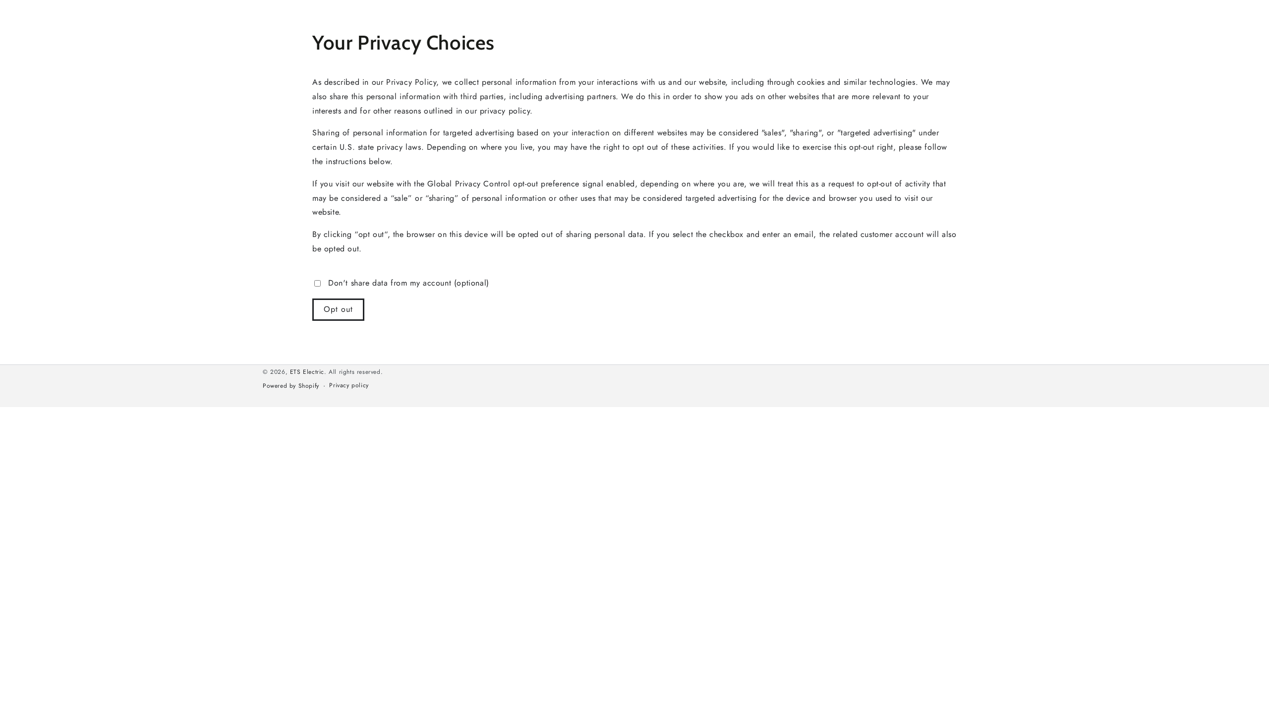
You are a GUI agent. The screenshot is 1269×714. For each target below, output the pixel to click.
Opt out (338, 309)
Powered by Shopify (291, 386)
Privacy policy (348, 385)
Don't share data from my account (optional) (408, 283)
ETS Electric (307, 371)
